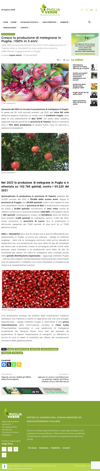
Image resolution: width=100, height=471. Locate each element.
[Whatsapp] (14, 364)
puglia (10, 349)
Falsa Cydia (17, 353)
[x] (96, 10)
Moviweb (28, 469)
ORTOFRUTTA (8, 34)
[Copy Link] (19, 364)
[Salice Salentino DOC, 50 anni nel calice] (94, 103)
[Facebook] (81, 10)
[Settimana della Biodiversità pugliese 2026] (94, 86)
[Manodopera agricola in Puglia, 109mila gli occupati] (94, 67)
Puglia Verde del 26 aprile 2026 (81, 93)
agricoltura (35, 349)
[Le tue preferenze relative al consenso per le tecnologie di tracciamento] (4, 466)
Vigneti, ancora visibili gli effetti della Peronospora (16, 378)
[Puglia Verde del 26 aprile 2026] (94, 95)
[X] (9, 364)
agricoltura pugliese (49, 349)
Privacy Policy (80, 466)
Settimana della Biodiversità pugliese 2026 (79, 86)
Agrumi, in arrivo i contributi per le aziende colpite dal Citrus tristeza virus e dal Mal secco (53, 379)
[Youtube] (91, 10)
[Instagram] (86, 10)
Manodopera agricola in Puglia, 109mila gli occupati (81, 66)
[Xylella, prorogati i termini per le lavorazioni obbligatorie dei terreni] (94, 75)
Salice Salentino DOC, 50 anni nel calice (79, 102)
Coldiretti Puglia (22, 349)
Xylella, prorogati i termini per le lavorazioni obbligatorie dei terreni (80, 76)
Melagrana (6, 353)
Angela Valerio (15, 55)
